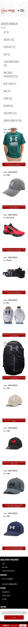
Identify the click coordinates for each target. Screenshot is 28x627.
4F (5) (6, 32)
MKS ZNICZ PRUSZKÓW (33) (11, 74)
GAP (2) (7, 54)
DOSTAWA (4, 599)
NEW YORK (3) (10, 83)
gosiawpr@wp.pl (9, 584)
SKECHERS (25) (10, 113)
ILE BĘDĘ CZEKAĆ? (6, 596)
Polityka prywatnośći (22, 613)
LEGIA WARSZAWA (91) (11, 63)
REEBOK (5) (8, 106)
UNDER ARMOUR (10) (13, 120)
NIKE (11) (7, 91)
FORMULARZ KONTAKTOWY (8, 571)
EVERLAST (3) (9, 47)
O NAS (3, 564)
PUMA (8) (8, 98)
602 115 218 (7, 579)
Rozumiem (14, 617)
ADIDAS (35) (9, 39)
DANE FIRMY (5, 567)
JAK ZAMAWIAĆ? (6, 592)
